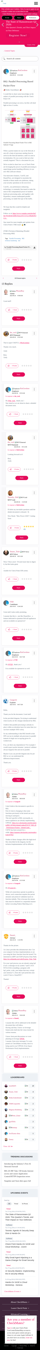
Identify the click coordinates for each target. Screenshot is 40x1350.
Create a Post (31, 45)
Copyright (14, 1345)
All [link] (9, 1204)
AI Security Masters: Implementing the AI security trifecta (20, 1272)
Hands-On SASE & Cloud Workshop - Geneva (16, 1283)
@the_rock (11, 401)
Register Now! (18, 35)
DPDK (22, 1039)
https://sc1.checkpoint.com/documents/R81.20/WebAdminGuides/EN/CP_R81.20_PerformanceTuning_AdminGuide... (21, 825)
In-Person (9, 1225)
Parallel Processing (15, 238)
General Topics (10, 51)
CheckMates (12, 1291)
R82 (23, 238)
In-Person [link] (25, 1204)
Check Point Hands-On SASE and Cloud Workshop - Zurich (19, 1245)
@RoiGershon (24, 343)
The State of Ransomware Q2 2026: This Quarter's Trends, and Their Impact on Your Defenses (19, 1217)
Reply (18, 268)
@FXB (10, 664)
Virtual (8, 1209)
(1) (24, 529)
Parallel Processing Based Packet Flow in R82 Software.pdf (19, 247)
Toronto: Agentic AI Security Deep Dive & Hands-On (19, 1231)
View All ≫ (8, 1146)
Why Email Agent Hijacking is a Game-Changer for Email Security (19, 1259)
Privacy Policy (33, 11)
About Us (32, 1345)
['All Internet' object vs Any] (3, 278)
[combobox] (20, 58)
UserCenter (20, 1348)
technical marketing (11, 240)
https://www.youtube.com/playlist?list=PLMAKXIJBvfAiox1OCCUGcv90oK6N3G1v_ (19, 216)
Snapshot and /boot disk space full (17, 1181)
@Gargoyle (12, 888)
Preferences (32, 18)
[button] (7, 18)
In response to (13, 396)
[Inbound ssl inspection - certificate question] (36, 278)
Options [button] (35, 50)
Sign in (9, 1328)
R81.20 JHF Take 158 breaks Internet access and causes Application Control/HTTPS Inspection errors (18, 1173)
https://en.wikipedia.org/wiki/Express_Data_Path (19, 959)
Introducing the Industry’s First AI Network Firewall (17, 1165)
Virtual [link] (16, 1204)
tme (19, 240)
